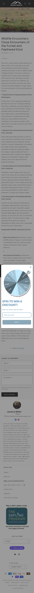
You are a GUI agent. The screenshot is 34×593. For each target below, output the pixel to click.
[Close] (30, 267)
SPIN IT (16, 322)
